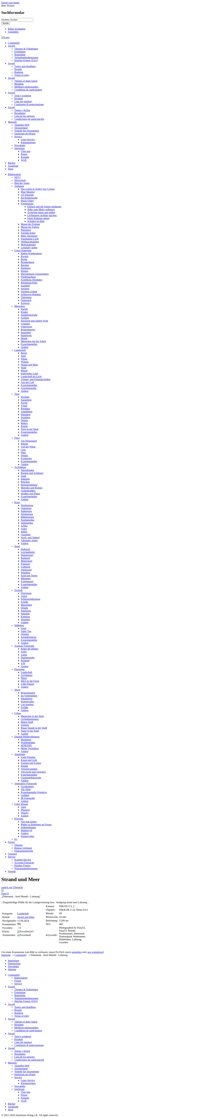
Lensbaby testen (29, 247)
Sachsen (25, 288)
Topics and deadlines (25, 66)
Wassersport (27, 555)
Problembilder (28, 742)
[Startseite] (5, 37)
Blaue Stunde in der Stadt (34, 728)
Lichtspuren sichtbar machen (42, 215)
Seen (23, 356)
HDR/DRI (26, 745)
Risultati (18, 98)
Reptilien (25, 408)
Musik (24, 338)
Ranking (18, 72)
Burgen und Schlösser (32, 473)
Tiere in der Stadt (29, 429)
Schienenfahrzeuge (30, 599)
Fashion (25, 317)
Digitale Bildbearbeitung (26, 736)
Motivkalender (28, 244)
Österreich (26, 300)
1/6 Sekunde (27, 194)
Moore (24, 370)
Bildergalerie (14, 174)
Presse (24, 154)
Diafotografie (27, 657)
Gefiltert (25, 795)
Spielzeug (26, 610)
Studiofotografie (29, 315)
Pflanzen (25, 810)
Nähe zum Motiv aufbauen (41, 209)
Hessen (24, 271)
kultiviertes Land (29, 373)
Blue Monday (28, 192)
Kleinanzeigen (28, 142)
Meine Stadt (27, 722)
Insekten (25, 397)
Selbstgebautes (28, 827)
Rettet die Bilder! (29, 648)
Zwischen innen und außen (41, 212)
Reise (17, 502)
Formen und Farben (31, 763)
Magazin (12, 122)
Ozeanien (26, 534)
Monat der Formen (30, 224)
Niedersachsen (28, 276)
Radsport (25, 558)
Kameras (25, 616)
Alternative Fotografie (25, 783)
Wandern (25, 572)
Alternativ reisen (29, 540)
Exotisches (26, 458)
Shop (10, 168)
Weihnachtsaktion (30, 241)
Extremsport (27, 581)
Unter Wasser (21, 804)
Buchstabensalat (29, 197)
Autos (24, 596)
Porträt (24, 309)
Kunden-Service (22, 859)
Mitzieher (26, 578)
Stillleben (19, 625)
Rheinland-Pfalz (29, 282)
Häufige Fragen (22, 865)
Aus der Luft (27, 382)
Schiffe (24, 602)
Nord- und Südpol (30, 537)
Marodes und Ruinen (31, 487)
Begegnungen (28, 329)
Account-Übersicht (24, 862)
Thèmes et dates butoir (25, 81)
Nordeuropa (27, 505)
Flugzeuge (26, 593)
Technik (18, 590)
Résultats (19, 83)
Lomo (24, 654)
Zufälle (24, 707)
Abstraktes (19, 754)
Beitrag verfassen (23, 848)
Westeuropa (27, 514)
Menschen (19, 306)
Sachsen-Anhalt (29, 291)
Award (11, 45)
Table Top (26, 631)
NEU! (17, 177)
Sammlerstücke (28, 637)
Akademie (13, 166)
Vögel (24, 405)
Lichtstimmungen (30, 719)
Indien (24, 531)
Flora (17, 438)
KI (15, 839)
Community (14, 42)
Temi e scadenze (22, 95)
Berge (24, 353)
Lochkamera (27, 786)
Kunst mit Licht (29, 760)
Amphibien (26, 411)
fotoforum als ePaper (25, 133)
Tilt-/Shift (26, 789)
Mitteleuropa (27, 517)
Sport (17, 546)
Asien (24, 528)
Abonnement (21, 127)
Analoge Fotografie (24, 646)
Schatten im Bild (35, 221)
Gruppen (25, 323)
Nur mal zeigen (29, 821)
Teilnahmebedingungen (26, 57)
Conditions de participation (28, 89)
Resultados (20, 113)
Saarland (25, 285)
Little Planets (27, 684)
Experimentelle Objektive (34, 792)
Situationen (26, 698)
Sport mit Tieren (29, 575)
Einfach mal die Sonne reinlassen (44, 206)
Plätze (24, 678)
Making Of (26, 830)
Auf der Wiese (28, 446)
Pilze (23, 452)
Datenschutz (14, 963)
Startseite (6, 955)
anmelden (77, 952)
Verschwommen (29, 769)
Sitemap (12, 969)
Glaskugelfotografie (31, 777)
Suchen (5, 19)
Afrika (24, 525)
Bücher (11, 163)
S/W (23, 663)
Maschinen (26, 605)
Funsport (25, 563)
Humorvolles (27, 701)
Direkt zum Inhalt (10, 2)
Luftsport (25, 566)
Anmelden (13, 31)
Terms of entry (21, 75)
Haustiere (26, 414)
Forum (11, 842)
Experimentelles (29, 344)
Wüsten (25, 361)
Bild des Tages (21, 183)
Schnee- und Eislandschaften (35, 379)
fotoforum (19, 148)
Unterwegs (26, 326)
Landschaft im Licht (31, 376)
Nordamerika (27, 520)
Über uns (25, 151)
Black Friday (27, 200)
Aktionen (19, 186)
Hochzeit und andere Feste (34, 320)
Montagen (26, 739)
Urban (17, 713)
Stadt (23, 476)
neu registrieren (95, 952)
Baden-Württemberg (31, 253)
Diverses (18, 818)
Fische (24, 402)
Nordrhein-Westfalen (31, 279)
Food (23, 628)
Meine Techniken (30, 748)
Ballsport (25, 549)
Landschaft (20, 350)
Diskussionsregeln (23, 851)
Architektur (20, 467)
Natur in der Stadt (30, 730)
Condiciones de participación (29, 119)
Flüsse (24, 358)
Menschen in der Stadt (32, 716)
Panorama (19, 669)
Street (17, 689)
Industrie (25, 479)
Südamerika (27, 522)
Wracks (24, 812)
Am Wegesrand (29, 440)
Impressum (13, 960)
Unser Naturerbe (22, 250)
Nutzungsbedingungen (26, 868)
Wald (23, 367)
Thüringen (26, 297)
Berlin (24, 259)
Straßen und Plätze (30, 493)
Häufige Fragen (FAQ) (26, 60)
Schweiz (25, 303)
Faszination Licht (30, 238)
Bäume (24, 443)
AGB (23, 160)
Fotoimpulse (27, 203)
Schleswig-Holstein (31, 294)
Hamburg (26, 268)
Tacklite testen (28, 233)
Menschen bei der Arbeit (33, 341)
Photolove (26, 230)
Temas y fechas (22, 110)
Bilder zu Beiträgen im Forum (36, 824)
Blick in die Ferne (30, 681)
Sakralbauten (27, 470)
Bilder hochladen (16, 28)
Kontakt (25, 157)
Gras (23, 449)
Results (18, 69)
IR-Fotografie (28, 798)
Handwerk (26, 335)
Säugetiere (26, 399)
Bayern (24, 256)
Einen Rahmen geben (38, 218)
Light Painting (28, 757)
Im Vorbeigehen (29, 695)
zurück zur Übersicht (12, 887)
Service (18, 136)
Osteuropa (26, 508)
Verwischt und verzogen (33, 771)
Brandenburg (27, 262)
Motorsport (26, 561)
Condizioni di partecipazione (29, 104)
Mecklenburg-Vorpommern (35, 274)
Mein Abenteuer (29, 235)
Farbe (24, 651)
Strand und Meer (29, 364)
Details (24, 420)
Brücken (25, 481)
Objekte (25, 634)
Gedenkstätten (28, 490)
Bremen (25, 265)
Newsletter (19, 145)
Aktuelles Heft (21, 124)
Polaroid (25, 660)
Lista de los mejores (24, 116)
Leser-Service (28, 139)
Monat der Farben (30, 227)
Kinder (24, 312)
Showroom (20, 180)
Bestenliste (19, 54)
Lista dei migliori (23, 101)
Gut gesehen (27, 704)
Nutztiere (25, 417)
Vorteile (12, 871)
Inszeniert (26, 332)
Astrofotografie (28, 388)
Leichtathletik (28, 552)
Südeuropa (26, 511)
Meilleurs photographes (26, 86)
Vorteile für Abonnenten (26, 130)
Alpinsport (26, 569)
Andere (24, 347)
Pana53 (5, 893)
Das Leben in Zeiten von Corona (38, 189)
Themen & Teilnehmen (26, 48)
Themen (18, 845)
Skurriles (25, 619)
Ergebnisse (20, 51)
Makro (24, 423)
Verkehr (25, 725)
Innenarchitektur (29, 484)
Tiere (17, 394)
